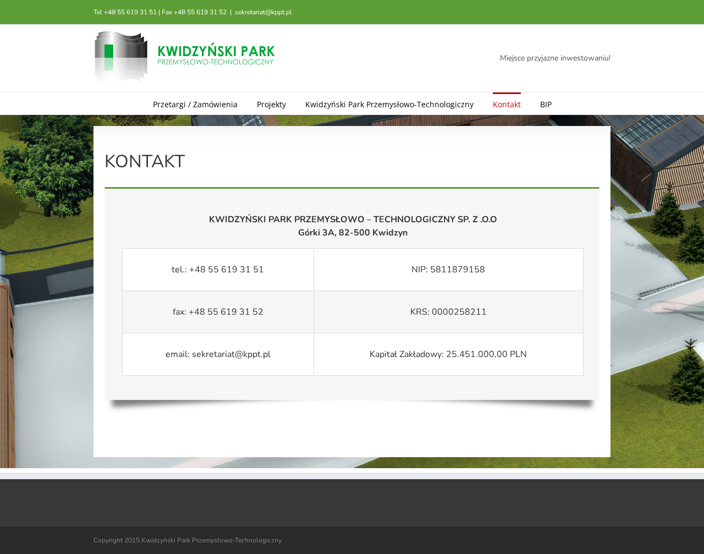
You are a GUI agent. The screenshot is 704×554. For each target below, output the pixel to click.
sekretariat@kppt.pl (263, 12)
